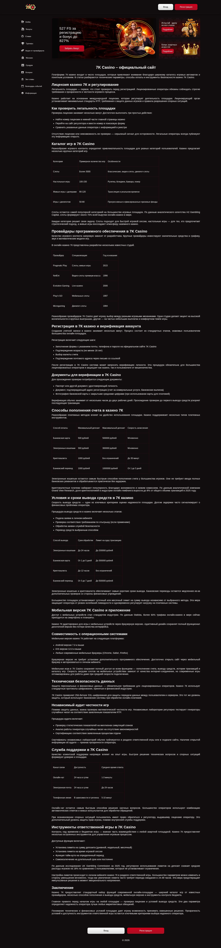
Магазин (29, 58)
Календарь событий (33, 86)
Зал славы (29, 79)
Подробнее (168, 29)
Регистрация (186, 7)
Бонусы (29, 29)
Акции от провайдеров (34, 51)
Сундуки (29, 65)
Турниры (29, 43)
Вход (165, 7)
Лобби (28, 22)
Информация (31, 93)
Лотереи (28, 72)
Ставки (28, 36)
